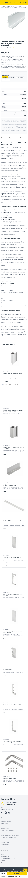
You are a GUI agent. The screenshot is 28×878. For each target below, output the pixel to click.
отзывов (8, 47)
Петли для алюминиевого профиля (8, 839)
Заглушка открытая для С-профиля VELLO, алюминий (13, 595)
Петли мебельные (5, 844)
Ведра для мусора (5, 828)
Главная (3, 6)
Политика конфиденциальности (8, 858)
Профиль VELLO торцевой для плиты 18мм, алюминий (13, 521)
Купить (18, 873)
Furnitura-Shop (9, 2)
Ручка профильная (8, 7)
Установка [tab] (23, 138)
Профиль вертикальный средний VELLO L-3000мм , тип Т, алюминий (12, 374)
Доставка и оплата (5, 856)
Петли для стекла (5, 842)
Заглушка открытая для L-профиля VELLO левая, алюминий (12, 705)
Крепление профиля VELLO (9, 778)
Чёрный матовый (6, 79)
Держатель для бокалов (6, 832)
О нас (2, 854)
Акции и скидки (4, 823)
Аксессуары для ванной (6, 821)
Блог (2, 862)
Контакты (3, 860)
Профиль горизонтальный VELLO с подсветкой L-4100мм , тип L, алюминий (13, 484)
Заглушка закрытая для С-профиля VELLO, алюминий (13, 558)
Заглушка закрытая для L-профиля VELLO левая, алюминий (12, 632)
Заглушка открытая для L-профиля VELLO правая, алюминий (12, 742)
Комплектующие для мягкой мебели (9, 837)
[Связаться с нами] (25, 870)
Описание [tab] (4, 138)
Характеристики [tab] (13, 138)
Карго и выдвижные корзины (7, 830)
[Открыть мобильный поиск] (20, 2)
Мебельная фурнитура (10, 6)
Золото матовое (20, 77)
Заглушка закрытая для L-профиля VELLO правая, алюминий (12, 668)
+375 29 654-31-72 (11, 804)
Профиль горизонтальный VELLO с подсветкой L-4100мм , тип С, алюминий (13, 411)
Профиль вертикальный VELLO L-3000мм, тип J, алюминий (13, 448)
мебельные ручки (5, 194)
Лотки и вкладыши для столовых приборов (10, 835)
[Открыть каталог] (2, 2)
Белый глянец (12, 77)
